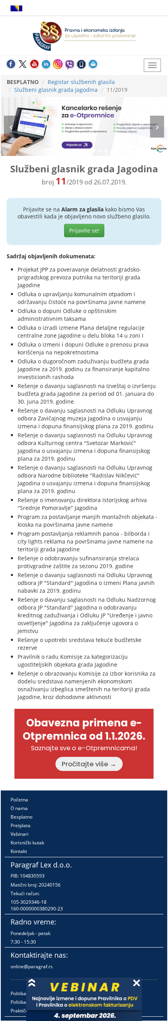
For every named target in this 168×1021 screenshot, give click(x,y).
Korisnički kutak (27, 842)
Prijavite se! (84, 230)
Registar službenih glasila (81, 82)
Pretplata (20, 825)
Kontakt (19, 851)
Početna (19, 799)
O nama (19, 808)
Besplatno (21, 817)
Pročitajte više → (89, 764)
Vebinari (20, 834)
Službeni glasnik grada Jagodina (56, 89)
